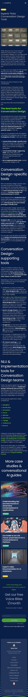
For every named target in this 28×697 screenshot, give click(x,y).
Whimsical (17, 297)
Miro (4, 297)
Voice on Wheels (14, 675)
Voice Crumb (14, 662)
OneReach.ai (7, 423)
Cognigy (5, 420)
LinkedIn (11, 447)
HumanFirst (6, 410)
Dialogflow (6, 405)
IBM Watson (6, 418)
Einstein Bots (7, 407)
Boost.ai (5, 426)
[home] (6, 3)
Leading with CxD (14, 673)
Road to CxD (14, 670)
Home (14, 657)
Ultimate (5, 415)
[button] (25, 3)
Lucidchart (6, 288)
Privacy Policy (20, 623)
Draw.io (24, 297)
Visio (12, 297)
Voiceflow (11, 213)
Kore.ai (5, 413)
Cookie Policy (14, 681)
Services (14, 660)
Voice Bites (14, 665)
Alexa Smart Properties (14, 668)
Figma (8, 297)
